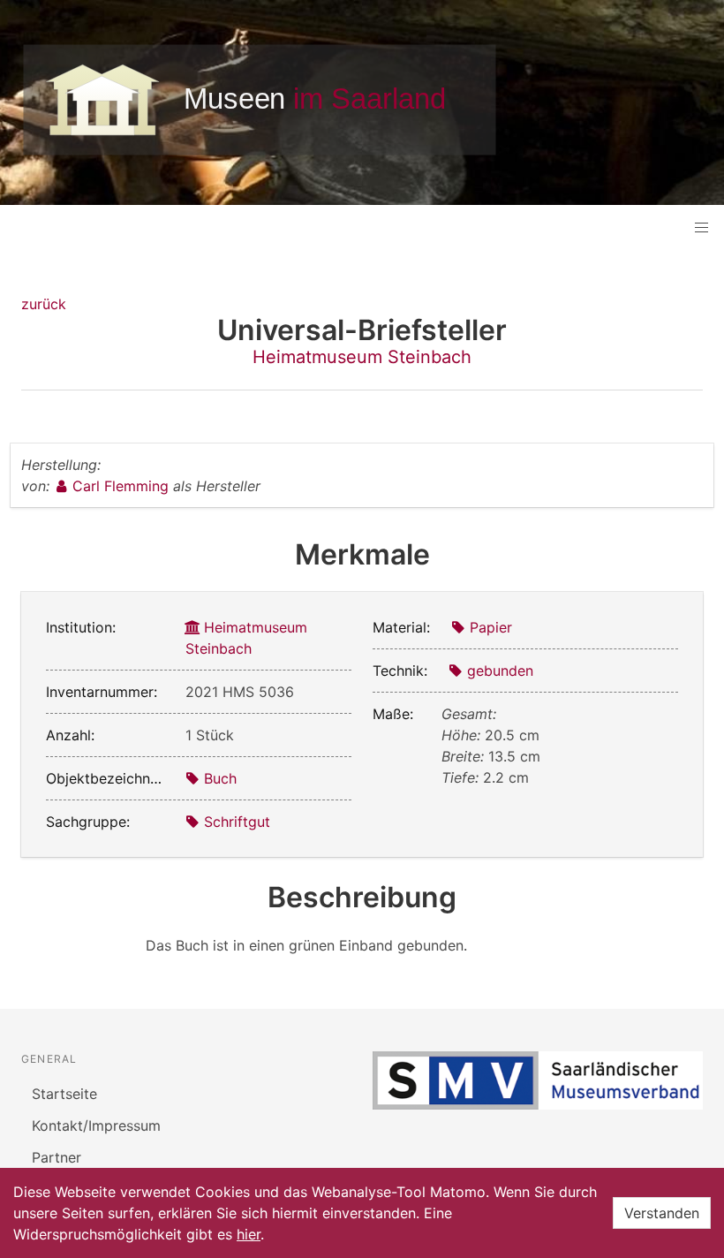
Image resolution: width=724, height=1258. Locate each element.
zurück (43, 304)
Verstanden (661, 1213)
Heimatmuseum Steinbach (362, 357)
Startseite (64, 1094)
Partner (56, 1157)
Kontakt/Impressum (96, 1125)
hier (248, 1234)
